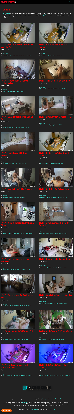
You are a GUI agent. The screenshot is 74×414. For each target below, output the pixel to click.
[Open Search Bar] (69, 2)
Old (61, 55)
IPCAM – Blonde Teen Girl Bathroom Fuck (54, 189)
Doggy (4, 91)
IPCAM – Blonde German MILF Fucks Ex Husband (15, 154)
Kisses (15, 197)
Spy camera (5, 53)
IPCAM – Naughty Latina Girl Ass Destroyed (16, 189)
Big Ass (4, 375)
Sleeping (23, 127)
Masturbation (15, 55)
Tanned (56, 124)
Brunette (9, 127)
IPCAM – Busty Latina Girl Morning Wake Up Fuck (17, 118)
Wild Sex (22, 91)
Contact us (52, 409)
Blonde (42, 124)
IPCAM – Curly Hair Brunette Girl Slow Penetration (15, 260)
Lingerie (52, 267)
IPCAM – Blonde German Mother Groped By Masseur (54, 154)
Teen (18, 91)
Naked (20, 55)
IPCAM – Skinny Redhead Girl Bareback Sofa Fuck (17, 296)
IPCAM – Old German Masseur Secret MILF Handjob (54, 45)
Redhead (30, 233)
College (42, 303)
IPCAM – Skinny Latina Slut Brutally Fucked (54, 80)
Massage (51, 55)
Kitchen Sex (19, 233)
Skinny (59, 88)
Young (65, 233)
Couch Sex (5, 305)
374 (44, 388)
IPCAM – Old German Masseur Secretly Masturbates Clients (15, 366)
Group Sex (52, 303)
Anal (4, 197)
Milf (55, 55)
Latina (45, 88)
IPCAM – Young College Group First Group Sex (55, 295)
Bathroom (42, 197)
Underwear (23, 269)
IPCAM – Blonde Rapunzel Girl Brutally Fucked (55, 331)
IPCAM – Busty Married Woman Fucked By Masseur (54, 366)
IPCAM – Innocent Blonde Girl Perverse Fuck (17, 331)
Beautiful (5, 163)
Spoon (27, 127)
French (8, 91)
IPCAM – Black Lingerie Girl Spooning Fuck (54, 258)
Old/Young (24, 55)
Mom (61, 163)
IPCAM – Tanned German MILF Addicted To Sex (55, 116)
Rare (15, 91)
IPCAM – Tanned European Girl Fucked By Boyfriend (54, 224)
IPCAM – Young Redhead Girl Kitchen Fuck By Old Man (17, 224)
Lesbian (57, 303)
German (5, 55)
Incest (11, 91)
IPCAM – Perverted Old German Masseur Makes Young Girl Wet (18, 45)
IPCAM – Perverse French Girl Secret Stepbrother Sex (14, 82)
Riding (52, 124)
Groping (9, 55)
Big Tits (4, 127)
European (56, 197)
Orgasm (55, 88)
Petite (29, 55)
